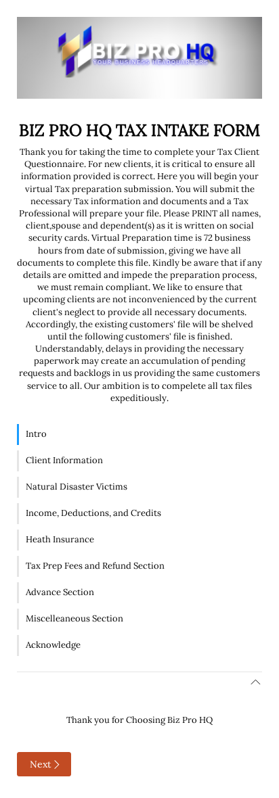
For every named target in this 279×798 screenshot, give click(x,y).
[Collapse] (139, 682)
